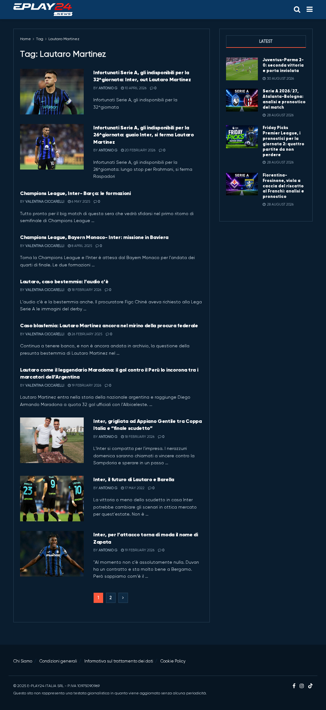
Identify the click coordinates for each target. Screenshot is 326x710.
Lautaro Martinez (63, 39)
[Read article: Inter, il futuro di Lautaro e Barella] (52, 498)
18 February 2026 (86, 290)
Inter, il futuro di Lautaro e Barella (133, 479)
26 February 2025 (86, 334)
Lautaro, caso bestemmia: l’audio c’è (64, 281)
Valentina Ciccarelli (44, 201)
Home (25, 39)
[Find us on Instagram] (302, 686)
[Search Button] (297, 9)
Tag (39, 39)
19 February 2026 (86, 385)
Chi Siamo (22, 661)
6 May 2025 (80, 201)
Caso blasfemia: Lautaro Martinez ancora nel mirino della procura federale (109, 325)
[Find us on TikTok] (310, 686)
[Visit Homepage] (43, 9)
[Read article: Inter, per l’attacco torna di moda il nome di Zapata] (52, 553)
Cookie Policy (173, 661)
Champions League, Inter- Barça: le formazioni (75, 193)
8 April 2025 (81, 246)
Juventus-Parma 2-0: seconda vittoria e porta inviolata (283, 65)
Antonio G (108, 88)
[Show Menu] (310, 9)
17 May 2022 (134, 488)
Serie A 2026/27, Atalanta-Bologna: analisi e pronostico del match (284, 99)
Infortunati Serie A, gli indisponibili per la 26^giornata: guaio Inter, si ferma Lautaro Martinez (143, 134)
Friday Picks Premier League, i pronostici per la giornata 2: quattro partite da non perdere (283, 141)
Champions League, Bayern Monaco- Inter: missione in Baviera (94, 237)
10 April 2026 (135, 88)
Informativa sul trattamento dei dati (118, 661)
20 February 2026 (139, 150)
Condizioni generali (58, 661)
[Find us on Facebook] (294, 686)
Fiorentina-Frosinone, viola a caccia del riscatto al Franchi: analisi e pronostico (283, 185)
